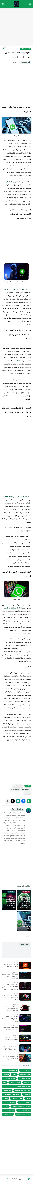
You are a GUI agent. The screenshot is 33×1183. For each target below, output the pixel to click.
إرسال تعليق (24, 944)
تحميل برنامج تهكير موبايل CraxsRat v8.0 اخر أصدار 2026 (10, 998)
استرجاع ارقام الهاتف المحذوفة (21, 1106)
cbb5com (19, 361)
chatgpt (28, 1102)
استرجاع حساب (26, 1078)
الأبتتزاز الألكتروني (8, 1114)
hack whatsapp (15, 789)
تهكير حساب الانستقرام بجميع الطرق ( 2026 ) (11, 1048)
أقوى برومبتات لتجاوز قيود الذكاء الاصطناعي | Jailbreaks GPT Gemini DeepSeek (10, 1059)
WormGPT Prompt (15, 1082)
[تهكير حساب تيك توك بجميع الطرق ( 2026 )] (25, 1038)
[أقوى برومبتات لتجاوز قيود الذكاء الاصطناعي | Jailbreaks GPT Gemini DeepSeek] (25, 1058)
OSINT (6, 1098)
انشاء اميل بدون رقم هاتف (22, 1090)
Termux (28, 1070)
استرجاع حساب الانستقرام (12, 1094)
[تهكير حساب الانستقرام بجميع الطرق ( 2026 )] (25, 1048)
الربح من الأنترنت (10, 1078)
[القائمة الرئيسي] (30, 4)
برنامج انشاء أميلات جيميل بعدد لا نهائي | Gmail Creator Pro (10, 977)
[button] (23, 801)
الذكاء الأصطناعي (25, 1074)
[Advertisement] (16, 26)
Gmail (4, 1082)
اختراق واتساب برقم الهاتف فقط (15, 497)
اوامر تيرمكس (7, 1090)
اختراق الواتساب (25, 48)
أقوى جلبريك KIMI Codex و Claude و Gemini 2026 (10, 966)
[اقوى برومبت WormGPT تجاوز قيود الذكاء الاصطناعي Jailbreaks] (25, 1007)
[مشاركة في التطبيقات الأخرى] (7, 801)
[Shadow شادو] (16, 4)
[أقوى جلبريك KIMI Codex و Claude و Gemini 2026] (25, 965)
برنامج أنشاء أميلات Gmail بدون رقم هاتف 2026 (10, 1028)
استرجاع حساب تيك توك (23, 1086)
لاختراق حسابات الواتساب (13, 608)
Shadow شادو (8, 1179)
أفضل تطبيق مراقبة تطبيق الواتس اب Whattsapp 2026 (10, 903)
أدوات (28, 1098)
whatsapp (27, 793)
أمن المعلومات (26, 789)
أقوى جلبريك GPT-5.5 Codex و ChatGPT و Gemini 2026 (10, 1019)
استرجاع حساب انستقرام (23, 1114)
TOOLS (14, 1074)
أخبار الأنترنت (26, 1110)
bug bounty (27, 1082)
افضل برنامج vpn (17, 1098)
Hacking (6, 1106)
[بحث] (3, 4)
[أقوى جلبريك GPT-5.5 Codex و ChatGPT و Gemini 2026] (25, 1018)
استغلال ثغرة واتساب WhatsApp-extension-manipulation (25, 903)
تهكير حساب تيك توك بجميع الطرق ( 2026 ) (11, 1038)
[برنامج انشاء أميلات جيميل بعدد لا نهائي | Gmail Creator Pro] (25, 975)
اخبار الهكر (11, 1110)
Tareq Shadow (24, 62)
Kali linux (6, 1074)
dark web (12, 1102)
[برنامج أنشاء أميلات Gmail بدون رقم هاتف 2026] (25, 1028)
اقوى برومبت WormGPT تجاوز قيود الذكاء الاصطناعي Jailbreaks (11, 1009)
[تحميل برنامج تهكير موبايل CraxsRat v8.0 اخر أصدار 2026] (25, 997)
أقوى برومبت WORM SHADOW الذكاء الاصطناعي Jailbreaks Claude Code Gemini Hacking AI (10, 987)
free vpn (27, 1094)
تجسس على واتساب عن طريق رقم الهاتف (25, 926)
